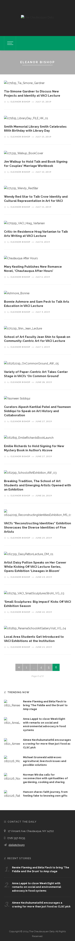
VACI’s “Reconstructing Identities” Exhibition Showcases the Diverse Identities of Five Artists (37, 527)
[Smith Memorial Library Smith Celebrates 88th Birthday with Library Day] (26, 117)
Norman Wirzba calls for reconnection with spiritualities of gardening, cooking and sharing (45, 778)
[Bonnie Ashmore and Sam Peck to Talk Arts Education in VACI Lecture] (16, 293)
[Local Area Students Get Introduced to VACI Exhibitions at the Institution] (35, 628)
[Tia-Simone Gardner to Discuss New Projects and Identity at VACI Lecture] (24, 82)
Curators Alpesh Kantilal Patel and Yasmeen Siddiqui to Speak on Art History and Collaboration (37, 411)
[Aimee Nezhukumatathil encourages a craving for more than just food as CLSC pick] (12, 742)
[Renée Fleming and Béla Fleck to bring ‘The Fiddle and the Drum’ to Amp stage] (12, 703)
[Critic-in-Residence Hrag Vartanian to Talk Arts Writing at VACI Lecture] (24, 223)
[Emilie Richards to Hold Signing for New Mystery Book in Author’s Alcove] (29, 437)
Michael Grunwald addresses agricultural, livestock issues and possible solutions (44, 761)
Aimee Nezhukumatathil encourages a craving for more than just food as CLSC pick (47, 743)
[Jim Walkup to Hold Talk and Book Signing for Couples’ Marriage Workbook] (23, 152)
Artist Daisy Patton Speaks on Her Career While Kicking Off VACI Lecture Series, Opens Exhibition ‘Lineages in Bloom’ (35, 567)
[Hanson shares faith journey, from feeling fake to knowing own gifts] (12, 794)
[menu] (9, 43)
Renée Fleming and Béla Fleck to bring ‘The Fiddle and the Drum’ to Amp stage (45, 705)
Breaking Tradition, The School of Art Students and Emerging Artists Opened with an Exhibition (37, 485)
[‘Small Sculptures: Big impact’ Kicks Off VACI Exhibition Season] (34, 593)
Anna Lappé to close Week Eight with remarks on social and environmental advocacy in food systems (36, 887)
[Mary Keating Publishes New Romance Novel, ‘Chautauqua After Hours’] (21, 258)
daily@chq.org (17, 844)
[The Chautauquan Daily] (37, 17)
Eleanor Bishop (20, 101)
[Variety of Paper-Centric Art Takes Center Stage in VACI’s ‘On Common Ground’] (31, 363)
